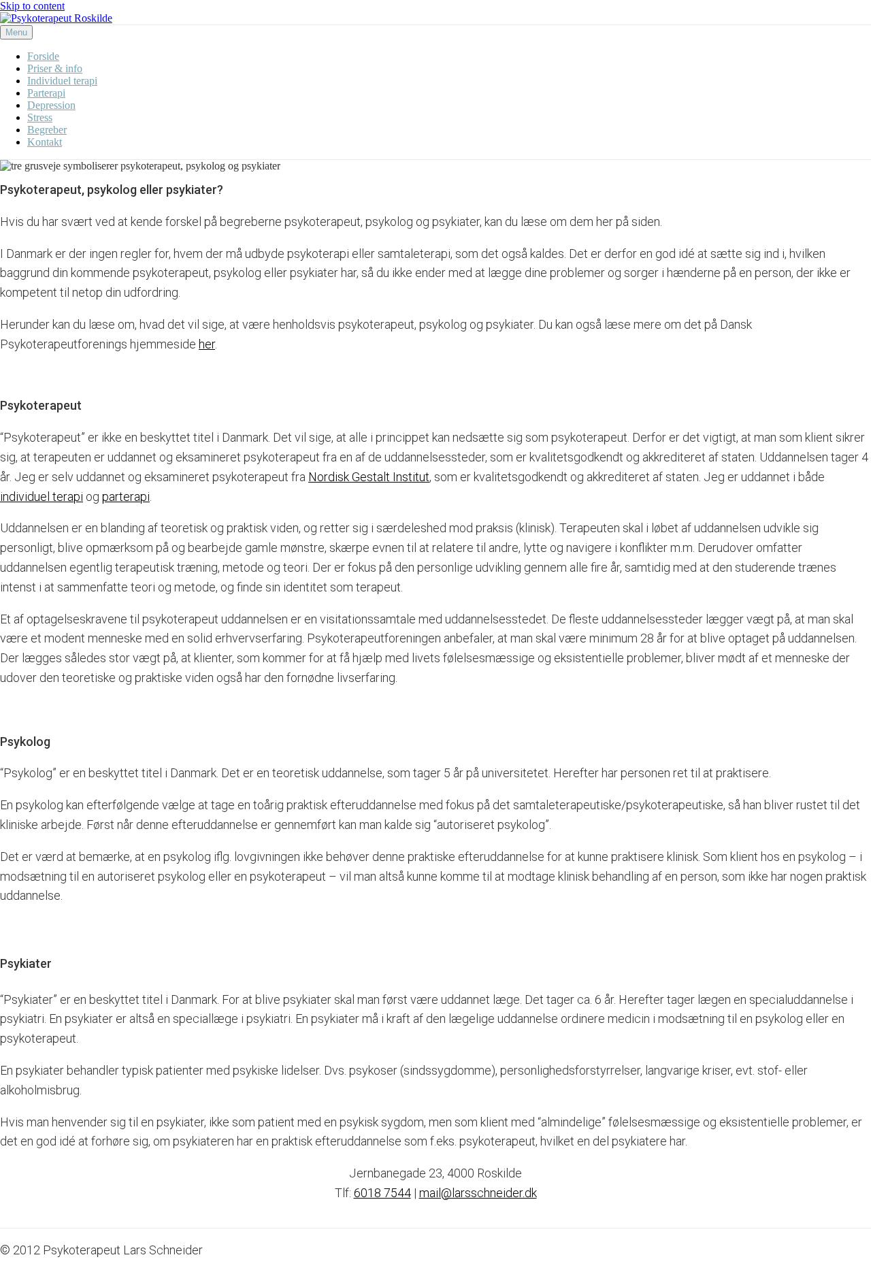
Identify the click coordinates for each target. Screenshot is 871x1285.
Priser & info (54, 68)
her (207, 344)
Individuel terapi (62, 80)
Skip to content (32, 6)
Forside (43, 56)
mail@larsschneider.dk (478, 1193)
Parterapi (46, 93)
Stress (39, 117)
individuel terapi (41, 496)
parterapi (126, 496)
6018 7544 (382, 1193)
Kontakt (44, 142)
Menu (16, 32)
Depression (51, 105)
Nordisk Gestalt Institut (368, 477)
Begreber (47, 129)
